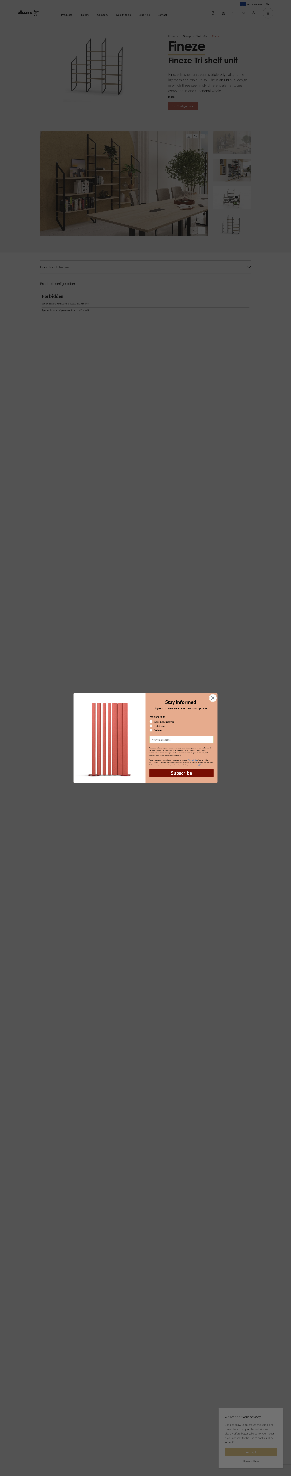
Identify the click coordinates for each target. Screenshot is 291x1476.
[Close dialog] (212, 698)
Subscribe (181, 773)
